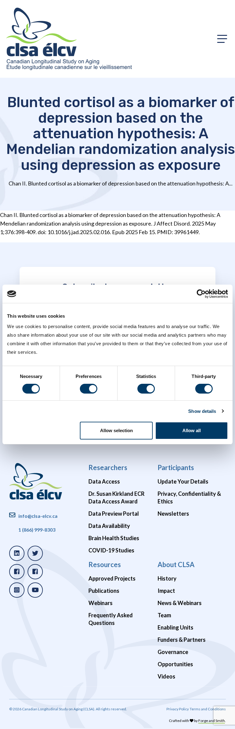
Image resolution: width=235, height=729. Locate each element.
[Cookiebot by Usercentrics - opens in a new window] (201, 293)
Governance (173, 652)
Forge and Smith (211, 720)
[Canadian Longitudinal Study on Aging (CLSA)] (69, 39)
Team (164, 615)
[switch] (88, 389)
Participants (176, 467)
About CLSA (176, 564)
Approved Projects (112, 578)
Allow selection (116, 430)
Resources (104, 564)
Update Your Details (183, 481)
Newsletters (173, 513)
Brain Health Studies (113, 538)
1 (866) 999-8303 (36, 530)
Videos (166, 676)
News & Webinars (180, 603)
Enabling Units (175, 627)
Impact (166, 590)
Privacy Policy (177, 709)
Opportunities (175, 664)
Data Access (104, 481)
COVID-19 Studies (111, 550)
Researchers (107, 467)
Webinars (100, 603)
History (167, 578)
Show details (202, 411)
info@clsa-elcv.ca (38, 516)
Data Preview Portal (113, 513)
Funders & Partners (182, 639)
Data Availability (109, 525)
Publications (103, 590)
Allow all (191, 430)
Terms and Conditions (208, 709)
